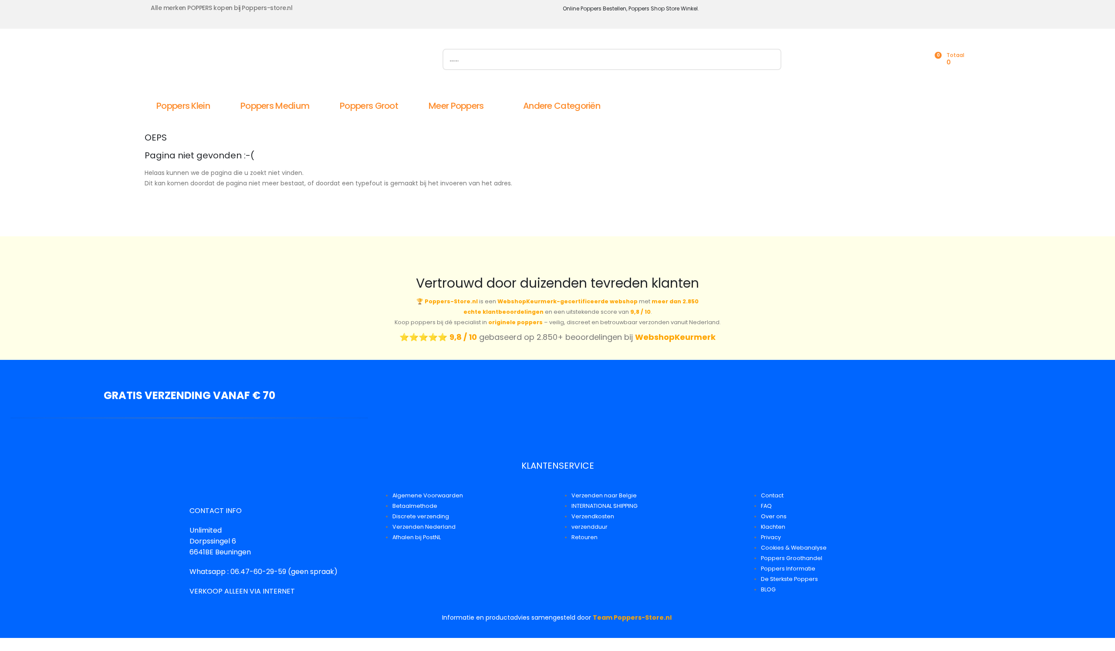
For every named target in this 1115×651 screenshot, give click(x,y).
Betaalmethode (414, 506)
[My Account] (895, 59)
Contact (772, 495)
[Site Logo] (243, 61)
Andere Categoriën (561, 106)
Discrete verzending (420, 516)
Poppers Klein (183, 106)
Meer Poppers (456, 106)
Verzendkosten (592, 516)
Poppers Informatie (788, 568)
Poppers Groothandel (791, 558)
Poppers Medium (274, 106)
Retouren (584, 537)
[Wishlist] (914, 59)
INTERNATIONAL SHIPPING (604, 506)
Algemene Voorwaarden (427, 495)
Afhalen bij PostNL (416, 537)
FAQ (766, 506)
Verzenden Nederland (424, 526)
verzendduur (589, 526)
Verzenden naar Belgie (604, 495)
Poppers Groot (369, 106)
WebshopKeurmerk (675, 337)
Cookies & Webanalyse (794, 547)
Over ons (774, 516)
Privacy (771, 537)
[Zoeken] (770, 59)
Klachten (773, 526)
